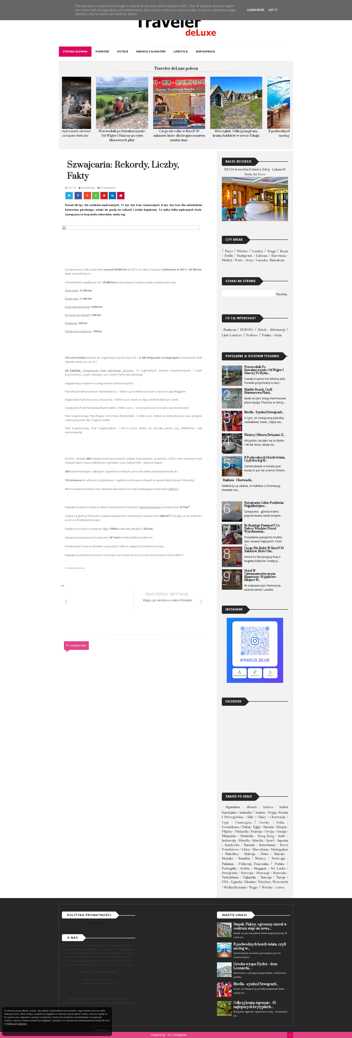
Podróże (102, 51)
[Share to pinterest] (104, 195)
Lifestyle (181, 51)
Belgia (272, 813)
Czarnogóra (243, 823)
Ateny (249, 260)
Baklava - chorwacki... (238, 480)
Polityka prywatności (98, 922)
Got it (273, 10)
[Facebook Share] (79, 195)
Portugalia (229, 869)
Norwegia (278, 859)
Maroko (279, 854)
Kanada (249, 845)
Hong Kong (265, 836)
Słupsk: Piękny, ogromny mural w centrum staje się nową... (260, 926)
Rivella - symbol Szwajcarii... (264, 412)
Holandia (246, 836)
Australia (245, 813)
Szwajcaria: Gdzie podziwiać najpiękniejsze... (264, 504)
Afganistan (232, 807)
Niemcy (260, 859)
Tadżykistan (230, 878)
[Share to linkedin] (112, 195)
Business (229, 330)
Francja (256, 832)
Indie (281, 836)
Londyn (257, 251)
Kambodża (232, 845)
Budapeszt (244, 256)
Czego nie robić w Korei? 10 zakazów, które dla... (264, 549)
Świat (278, 335)
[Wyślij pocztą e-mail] (120, 195)
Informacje (278, 330)
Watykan (264, 882)
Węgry (253, 888)
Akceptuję (101, 1030)
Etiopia (281, 827)
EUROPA (246, 330)
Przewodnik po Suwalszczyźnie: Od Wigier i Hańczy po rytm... (264, 370)
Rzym (284, 251)
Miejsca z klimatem (150, 51)
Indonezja (229, 841)
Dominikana (230, 827)
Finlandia (241, 832)
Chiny (261, 817)
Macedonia (260, 850)
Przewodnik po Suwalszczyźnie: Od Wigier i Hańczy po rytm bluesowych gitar (90, 135)
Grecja (269, 832)
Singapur (260, 869)
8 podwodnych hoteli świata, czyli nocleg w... (264, 459)
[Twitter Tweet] (69, 195)
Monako (227, 859)
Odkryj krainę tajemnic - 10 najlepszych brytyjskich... (254, 1005)
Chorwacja (277, 817)
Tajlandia (249, 878)
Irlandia (244, 841)
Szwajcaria (229, 873)
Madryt (227, 260)
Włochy (267, 888)
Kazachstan (267, 845)
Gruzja (281, 832)
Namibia (244, 859)
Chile (250, 817)
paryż (229, 251)
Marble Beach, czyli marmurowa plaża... (258, 391)
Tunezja (266, 878)
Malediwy (232, 854)
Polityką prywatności (16, 1023)
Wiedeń (242, 251)
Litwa (246, 850)
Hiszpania (229, 836)
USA (225, 882)
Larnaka (261, 260)
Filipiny (227, 832)
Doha (280, 823)
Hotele (122, 51)
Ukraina (249, 882)
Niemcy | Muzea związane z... (264, 435)
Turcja (280, 878)
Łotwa (280, 888)
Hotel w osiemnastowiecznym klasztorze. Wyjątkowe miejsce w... (260, 575)
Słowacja (262, 873)
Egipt (257, 827)
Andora (268, 807)
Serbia (245, 869)
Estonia (268, 827)
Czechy (264, 823)
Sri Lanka (278, 869)
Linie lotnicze (232, 335)
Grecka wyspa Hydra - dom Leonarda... (255, 966)
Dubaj (246, 827)
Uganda (236, 882)
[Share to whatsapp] (95, 195)
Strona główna (75, 51)
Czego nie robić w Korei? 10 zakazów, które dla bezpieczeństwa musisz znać (147, 135)
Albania (251, 807)
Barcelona (278, 256)
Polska (266, 335)
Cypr (225, 823)
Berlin (228, 256)
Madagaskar (279, 850)
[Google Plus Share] (87, 195)
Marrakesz (277, 260)
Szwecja (247, 873)
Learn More (255, 10)
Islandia (257, 841)
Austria (260, 813)
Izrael (270, 841)
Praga (271, 251)
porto (239, 260)
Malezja (249, 854)
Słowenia (279, 873)
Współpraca (205, 51)
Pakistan (228, 864)
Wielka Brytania (235, 888)
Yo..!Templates (177, 1035)
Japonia (282, 841)
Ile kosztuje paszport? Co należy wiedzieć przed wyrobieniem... (262, 529)
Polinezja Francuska (254, 864)
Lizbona (261, 256)
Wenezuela (280, 882)
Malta (264, 854)
